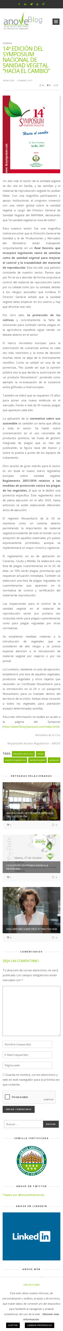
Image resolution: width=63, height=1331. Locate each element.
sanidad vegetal (37, 760)
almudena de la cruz (23, 753)
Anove (40, 753)
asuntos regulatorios (15, 760)
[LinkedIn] (25, 4)
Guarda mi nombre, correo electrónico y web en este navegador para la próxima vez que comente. (31, 1079)
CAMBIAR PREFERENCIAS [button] (39, 1325)
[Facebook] (19, 4)
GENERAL (7, 43)
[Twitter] (31, 4)
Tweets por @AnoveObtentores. (24, 1195)
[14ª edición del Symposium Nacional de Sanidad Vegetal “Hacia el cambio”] (31, 134)
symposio (54, 760)
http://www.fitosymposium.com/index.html (31, 727)
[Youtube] (37, 4)
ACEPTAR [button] (13, 1325)
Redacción (8, 80)
